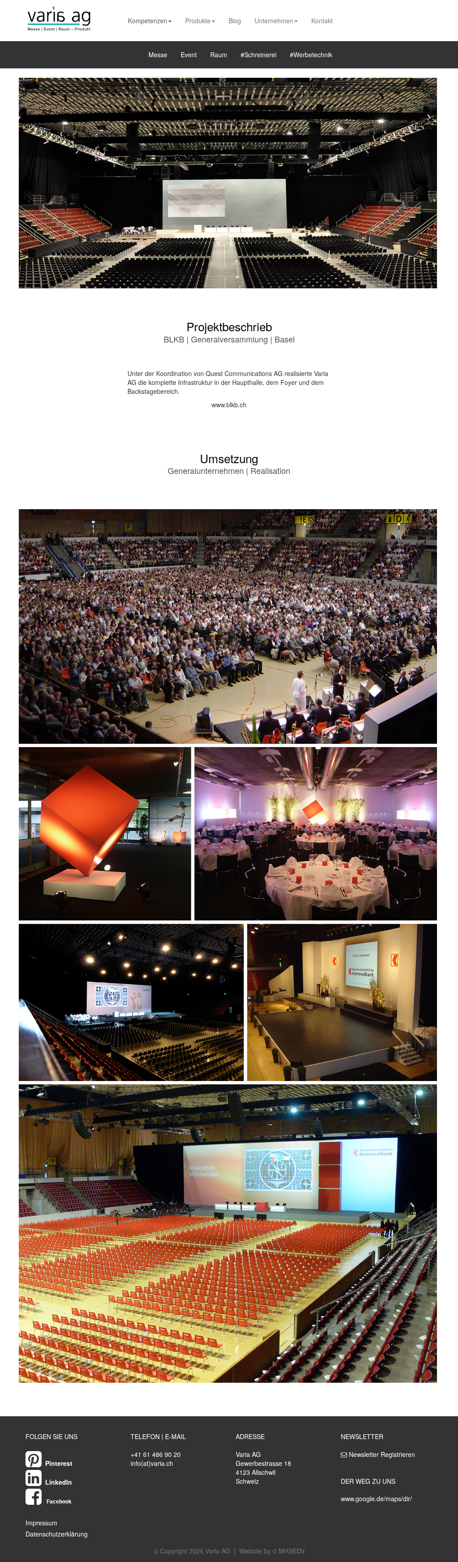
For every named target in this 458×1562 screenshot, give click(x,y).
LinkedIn (58, 1482)
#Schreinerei (258, 54)
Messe (157, 54)
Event (189, 54)
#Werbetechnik (311, 54)
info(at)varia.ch (152, 1463)
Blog (235, 20)
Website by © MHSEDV (272, 1550)
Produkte (198, 20)
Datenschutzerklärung (56, 1533)
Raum (218, 54)
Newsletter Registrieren (382, 1454)
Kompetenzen (147, 20)
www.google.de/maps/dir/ (376, 1498)
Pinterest (58, 1463)
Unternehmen (273, 20)
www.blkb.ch (229, 404)
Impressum (41, 1522)
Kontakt (322, 20)
